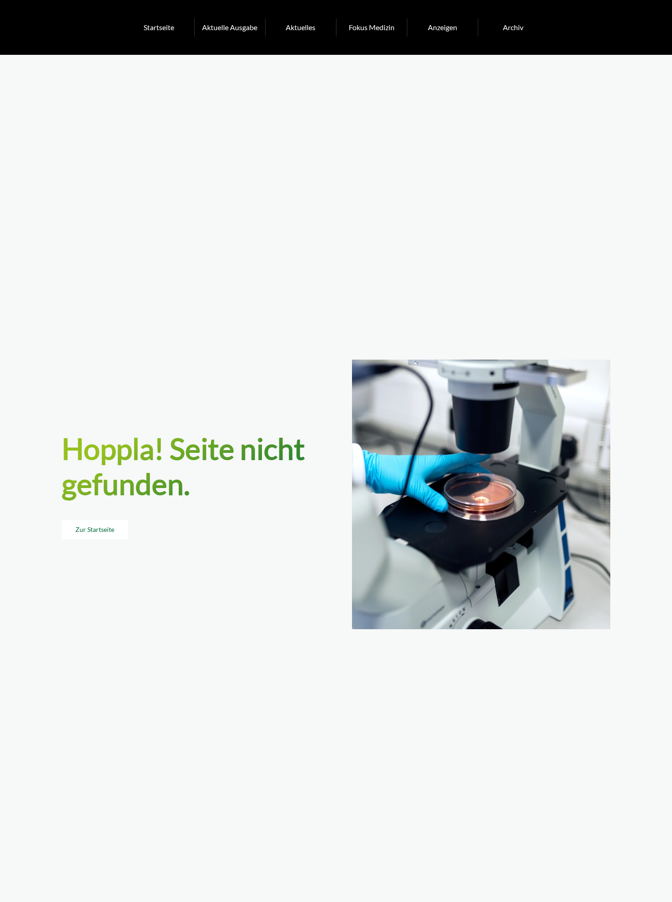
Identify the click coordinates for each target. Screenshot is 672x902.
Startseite (159, 27)
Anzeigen (442, 27)
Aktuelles (300, 27)
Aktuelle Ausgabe (229, 27)
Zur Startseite (94, 529)
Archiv (513, 27)
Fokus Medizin (372, 27)
